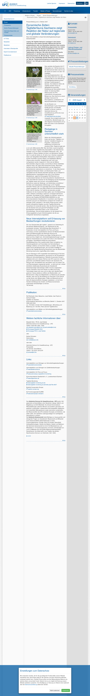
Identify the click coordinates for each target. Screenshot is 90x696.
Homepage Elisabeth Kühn (35, 329)
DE (87, 3)
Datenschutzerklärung (31, 684)
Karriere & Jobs (68, 11)
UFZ (10, 11)
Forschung (17, 11)
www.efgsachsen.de (33, 378)
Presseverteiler (8, 35)
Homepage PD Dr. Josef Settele (37, 331)
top (64, 288)
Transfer (35, 11)
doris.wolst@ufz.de (74, 53)
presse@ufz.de (32, 352)
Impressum (62, 3)
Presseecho (7, 25)
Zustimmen (66, 690)
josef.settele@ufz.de (50, 327)
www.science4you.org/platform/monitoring (39, 374)
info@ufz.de (73, 43)
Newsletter (7, 42)
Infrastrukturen (26, 11)
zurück (29, 436)
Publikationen (7, 55)
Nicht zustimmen (55, 690)
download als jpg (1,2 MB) (32, 117)
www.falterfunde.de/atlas (53, 116)
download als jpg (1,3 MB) (32, 89)
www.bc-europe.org (33, 389)
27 (77, 118)
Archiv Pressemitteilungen (11, 28)
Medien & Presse (45, 11)
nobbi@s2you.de (33, 340)
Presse (6, 22)
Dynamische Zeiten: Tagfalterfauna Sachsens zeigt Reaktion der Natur (46, 17)
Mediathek (7, 45)
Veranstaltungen (57, 11)
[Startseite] (5, 11)
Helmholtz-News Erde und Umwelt (11, 31)
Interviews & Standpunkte (11, 48)
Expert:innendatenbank (10, 52)
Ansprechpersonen (9, 19)
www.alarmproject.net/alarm (36, 393)
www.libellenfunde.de (34, 369)
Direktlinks (80, 3)
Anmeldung (72, 87)
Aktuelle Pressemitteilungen (77, 66)
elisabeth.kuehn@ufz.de (35, 327)
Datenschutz (71, 3)
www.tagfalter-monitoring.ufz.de (36, 383)
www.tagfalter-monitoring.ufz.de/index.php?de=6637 (42, 384)
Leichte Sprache (51, 3)
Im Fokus (6, 38)
